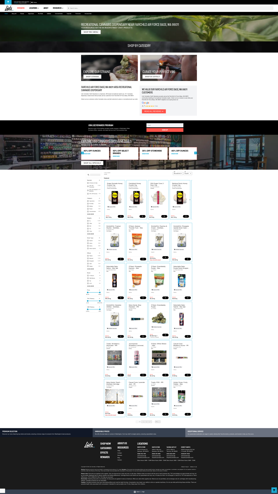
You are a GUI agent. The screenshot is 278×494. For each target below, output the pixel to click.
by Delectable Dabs (111, 269)
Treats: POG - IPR (157, 382)
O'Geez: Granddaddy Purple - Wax (158, 267)
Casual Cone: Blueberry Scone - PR (180, 344)
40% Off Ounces (92, 151)
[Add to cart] (121, 216)
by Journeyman (132, 347)
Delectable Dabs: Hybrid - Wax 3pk (179, 306)
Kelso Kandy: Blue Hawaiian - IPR (135, 306)
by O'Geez (131, 229)
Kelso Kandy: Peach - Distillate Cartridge (113, 383)
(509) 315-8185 (156, 453)
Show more (90, 214)
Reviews (119, 455)
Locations (33, 8)
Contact (119, 453)
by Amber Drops (177, 385)
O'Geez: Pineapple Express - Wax (135, 267)
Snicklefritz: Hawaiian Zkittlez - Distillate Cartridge (113, 306)
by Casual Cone (177, 347)
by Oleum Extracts (111, 186)
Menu (174, 171)
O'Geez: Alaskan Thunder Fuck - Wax (136, 227)
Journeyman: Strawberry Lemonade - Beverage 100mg (136, 345)
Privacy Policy (185, 466)
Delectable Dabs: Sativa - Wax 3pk (112, 267)
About (46, 8)
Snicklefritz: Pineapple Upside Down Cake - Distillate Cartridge (181, 228)
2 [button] (142, 421)
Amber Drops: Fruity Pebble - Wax (180, 383)
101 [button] (156, 421)
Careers (119, 460)
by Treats (108, 347)
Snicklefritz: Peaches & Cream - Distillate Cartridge (159, 228)
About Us (122, 443)
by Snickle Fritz (110, 229)
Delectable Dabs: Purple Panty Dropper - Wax (181, 268)
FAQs (118, 450)
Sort (185, 171)
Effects (104, 452)
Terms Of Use (193, 466)
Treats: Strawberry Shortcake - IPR (112, 344)
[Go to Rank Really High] (139, 492)
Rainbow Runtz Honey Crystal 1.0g (179, 184)
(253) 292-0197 (171, 453)
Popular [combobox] (186, 173)
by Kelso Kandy (132, 308)
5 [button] (150, 421)
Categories (105, 448)
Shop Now (105, 443)
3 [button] (145, 421)
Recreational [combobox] (177, 173)
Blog (118, 457)
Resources (57, 8)
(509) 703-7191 (141, 453)
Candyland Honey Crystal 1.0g (135, 184)
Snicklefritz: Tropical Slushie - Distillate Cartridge (113, 228)
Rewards (21, 8)
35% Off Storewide (152, 151)
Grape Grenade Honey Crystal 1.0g (114, 184)
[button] (25, 2)
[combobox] (171, 8)
